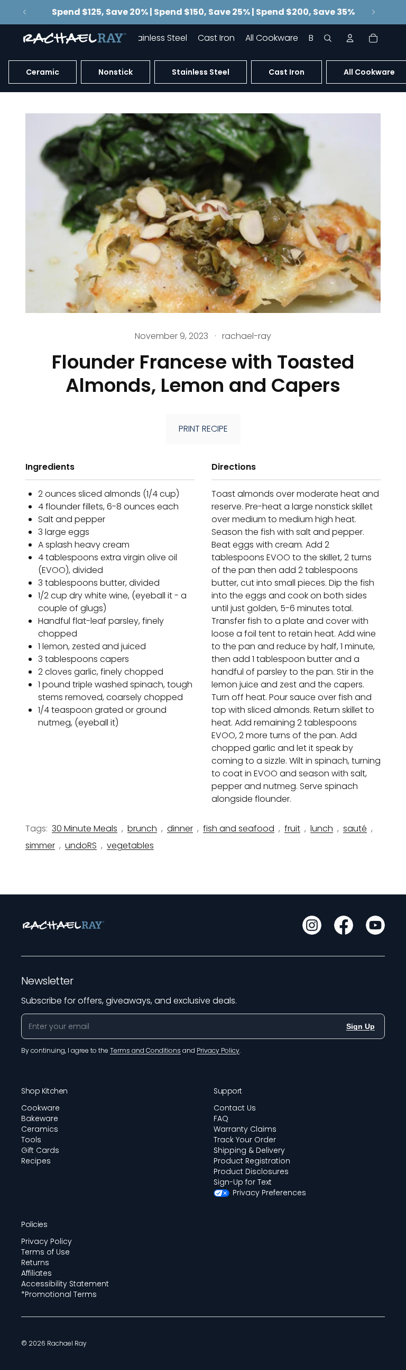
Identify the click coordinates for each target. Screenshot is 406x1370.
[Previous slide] (24, 12)
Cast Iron (286, 72)
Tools (31, 1139)
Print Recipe (203, 429)
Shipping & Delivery (249, 1150)
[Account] (350, 38)
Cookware (40, 1108)
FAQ (221, 1118)
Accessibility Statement (65, 1283)
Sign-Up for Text (243, 1182)
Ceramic (42, 72)
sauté (355, 828)
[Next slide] (373, 12)
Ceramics (39, 1129)
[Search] (327, 38)
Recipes (36, 1161)
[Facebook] (343, 925)
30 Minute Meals (84, 828)
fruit (292, 828)
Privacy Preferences (269, 1192)
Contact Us (235, 1108)
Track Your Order (245, 1139)
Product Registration (252, 1161)
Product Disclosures (251, 1171)
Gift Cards (40, 1150)
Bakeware (39, 1118)
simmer (40, 845)
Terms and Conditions (145, 1050)
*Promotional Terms (59, 1294)
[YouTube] (375, 925)
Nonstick (115, 72)
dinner (180, 828)
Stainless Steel (200, 72)
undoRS (81, 845)
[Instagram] (311, 925)
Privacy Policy (46, 1241)
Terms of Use (45, 1252)
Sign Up (360, 1026)
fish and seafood (238, 828)
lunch (321, 828)
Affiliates (36, 1273)
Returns (35, 1262)
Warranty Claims (245, 1129)
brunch (142, 828)
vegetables (130, 845)
